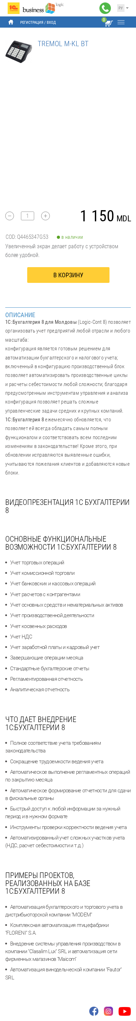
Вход (51, 22)
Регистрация (31, 22)
